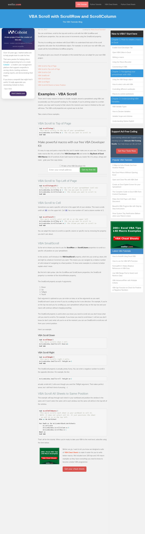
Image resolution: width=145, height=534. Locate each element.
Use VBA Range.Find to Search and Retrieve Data (125, 274)
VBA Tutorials (82, 4)
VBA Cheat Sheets (111, 4)
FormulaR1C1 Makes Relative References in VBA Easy (123, 267)
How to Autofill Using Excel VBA (124, 256)
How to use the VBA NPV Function (125, 261)
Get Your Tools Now (127, 151)
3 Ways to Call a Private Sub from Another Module (124, 166)
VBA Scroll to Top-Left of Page (49, 69)
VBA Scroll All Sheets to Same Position (52, 85)
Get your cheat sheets (75, 469)
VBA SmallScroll (43, 75)
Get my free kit (88, 170)
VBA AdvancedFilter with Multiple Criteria (124, 282)
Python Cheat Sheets (128, 4)
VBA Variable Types (119, 107)
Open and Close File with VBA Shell (125, 180)
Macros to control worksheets (123, 94)
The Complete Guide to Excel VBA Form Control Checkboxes (126, 193)
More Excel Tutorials (98, 30)
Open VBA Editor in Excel (121, 52)
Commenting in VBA (119, 67)
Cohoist (6, 65)
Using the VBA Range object (122, 79)
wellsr (14, 4)
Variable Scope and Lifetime (122, 116)
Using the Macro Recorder (121, 62)
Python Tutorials (95, 4)
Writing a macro (118, 57)
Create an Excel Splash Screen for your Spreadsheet (126, 186)
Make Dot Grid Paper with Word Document (124, 200)
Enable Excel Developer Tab (122, 48)
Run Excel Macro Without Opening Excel (125, 174)
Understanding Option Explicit (123, 121)
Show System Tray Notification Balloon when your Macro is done (126, 215)
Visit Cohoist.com (18, 93)
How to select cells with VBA (122, 84)
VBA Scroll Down (44, 79)
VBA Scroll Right (44, 82)
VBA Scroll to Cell (44, 72)
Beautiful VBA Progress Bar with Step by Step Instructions (126, 207)
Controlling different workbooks (123, 89)
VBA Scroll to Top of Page (47, 66)
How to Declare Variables (121, 111)
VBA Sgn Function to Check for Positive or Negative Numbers (126, 289)
